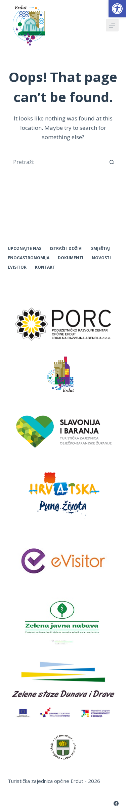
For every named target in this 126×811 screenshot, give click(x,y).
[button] (117, 8)
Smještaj (100, 248)
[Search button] (112, 162)
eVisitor (17, 267)
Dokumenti (70, 258)
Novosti (101, 258)
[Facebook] (116, 803)
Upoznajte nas (24, 248)
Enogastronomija (28, 258)
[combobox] (57, 162)
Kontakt (45, 267)
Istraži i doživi (66, 248)
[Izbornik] (112, 25)
